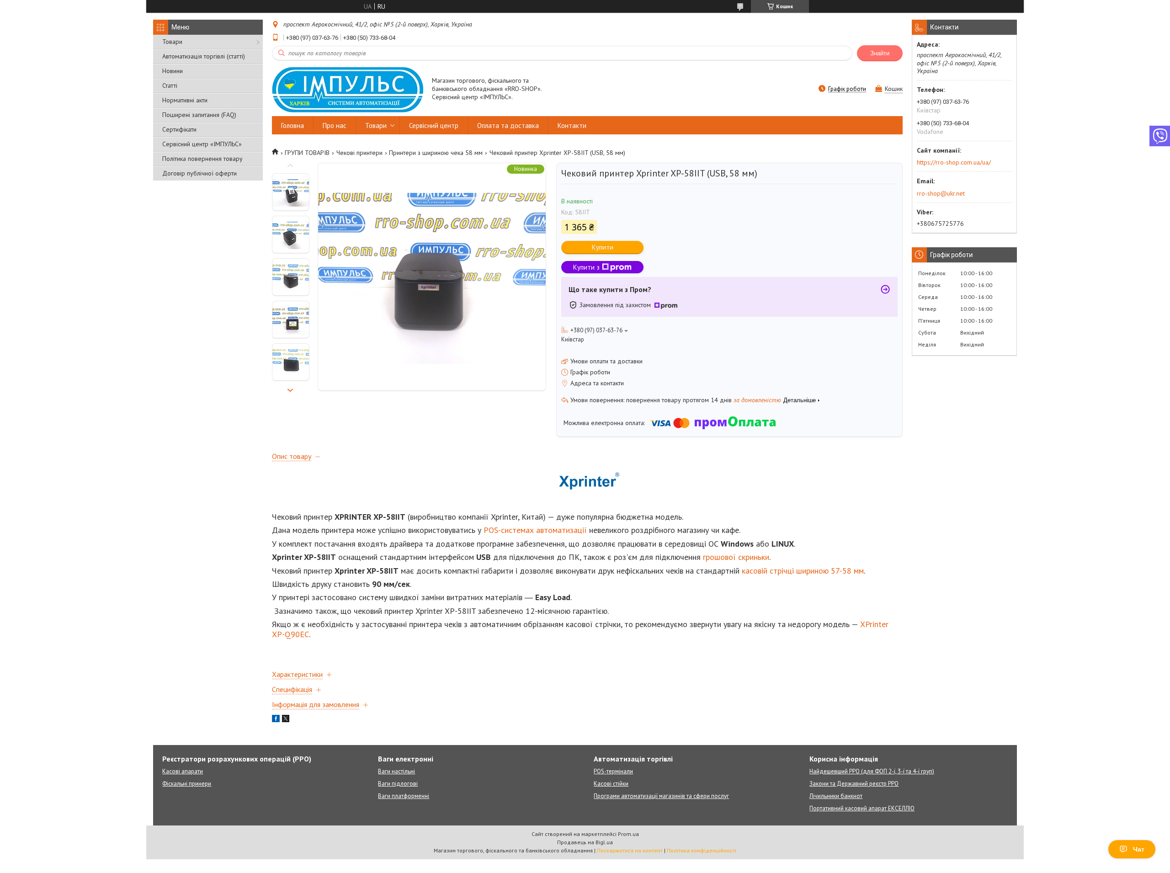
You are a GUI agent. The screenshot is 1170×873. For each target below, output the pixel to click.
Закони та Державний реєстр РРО (854, 784)
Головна (292, 125)
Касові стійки (611, 784)
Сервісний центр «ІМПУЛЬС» (202, 144)
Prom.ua (628, 833)
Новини (172, 71)
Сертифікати (179, 129)
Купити (602, 247)
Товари (172, 41)
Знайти (879, 53)
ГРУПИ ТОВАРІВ (307, 153)
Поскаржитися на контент (630, 850)
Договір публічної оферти (199, 173)
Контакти (572, 125)
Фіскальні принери (186, 784)
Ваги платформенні (403, 796)
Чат (1138, 849)
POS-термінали (613, 771)
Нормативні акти (184, 100)
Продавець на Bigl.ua (585, 842)
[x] (285, 720)
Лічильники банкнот (835, 796)
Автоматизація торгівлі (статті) (203, 56)
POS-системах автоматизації (535, 530)
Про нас (334, 125)
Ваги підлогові (398, 784)
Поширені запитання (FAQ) (199, 115)
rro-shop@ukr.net (941, 193)
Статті (169, 85)
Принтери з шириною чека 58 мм (436, 153)
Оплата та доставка (508, 125)
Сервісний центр (433, 125)
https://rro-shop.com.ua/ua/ (954, 162)
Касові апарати (182, 771)
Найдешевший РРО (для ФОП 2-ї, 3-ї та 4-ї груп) (871, 771)
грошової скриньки (736, 557)
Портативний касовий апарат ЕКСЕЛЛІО (862, 808)
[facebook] (276, 720)
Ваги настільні (396, 771)
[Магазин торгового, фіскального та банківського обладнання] (347, 89)
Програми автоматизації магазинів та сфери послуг (661, 796)
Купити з (586, 267)
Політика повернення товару (202, 158)
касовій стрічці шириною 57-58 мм (803, 570)
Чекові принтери (359, 153)
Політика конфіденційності (701, 850)
